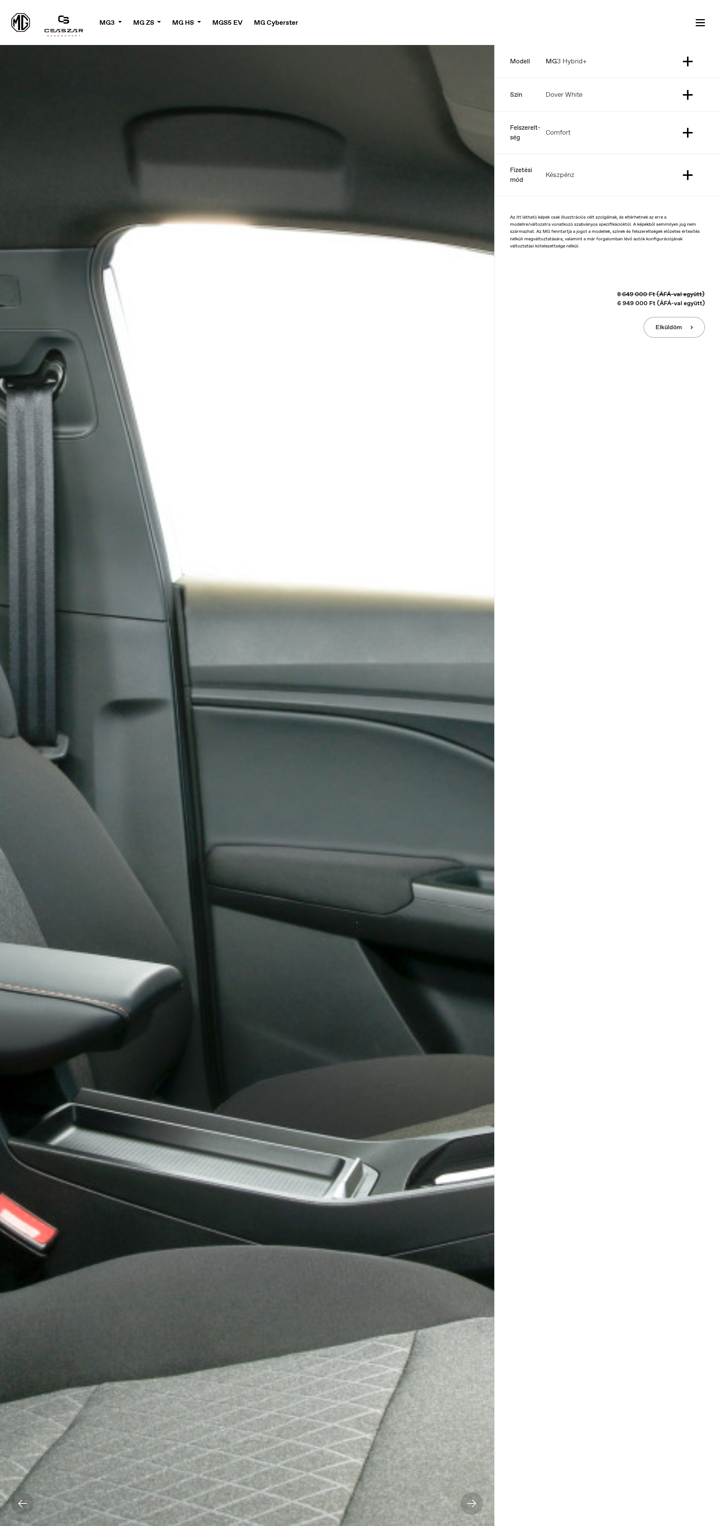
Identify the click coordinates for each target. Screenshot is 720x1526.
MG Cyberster (276, 22)
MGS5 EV (227, 22)
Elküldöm (669, 327)
